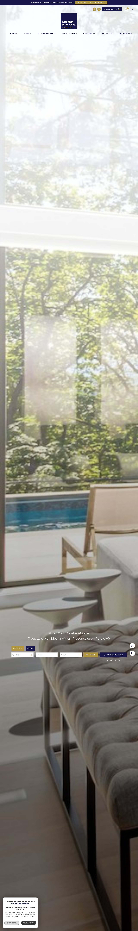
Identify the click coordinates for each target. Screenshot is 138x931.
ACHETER (13, 33)
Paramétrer (11, 923)
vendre (27, 33)
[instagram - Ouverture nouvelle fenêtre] (99, 9)
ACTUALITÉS (107, 33)
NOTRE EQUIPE (126, 33)
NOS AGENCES (89, 33)
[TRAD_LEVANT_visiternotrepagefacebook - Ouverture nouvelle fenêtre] (94, 9)
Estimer (30, 648)
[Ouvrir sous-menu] (77, 34)
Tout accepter (28, 923)
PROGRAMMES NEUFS (47, 33)
